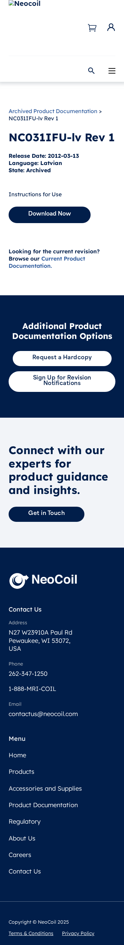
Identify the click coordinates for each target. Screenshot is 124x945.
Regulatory (25, 821)
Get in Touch (46, 513)
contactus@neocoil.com (43, 714)
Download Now (49, 214)
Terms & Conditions (31, 933)
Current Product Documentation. (47, 262)
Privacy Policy (78, 933)
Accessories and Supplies (45, 788)
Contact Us (25, 871)
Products (21, 772)
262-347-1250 (28, 674)
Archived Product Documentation (53, 111)
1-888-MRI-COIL (32, 689)
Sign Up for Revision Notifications (62, 380)
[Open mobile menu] (111, 71)
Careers (20, 855)
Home (17, 755)
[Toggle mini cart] (92, 28)
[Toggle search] (91, 71)
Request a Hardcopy (62, 358)
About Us (22, 838)
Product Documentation (43, 805)
